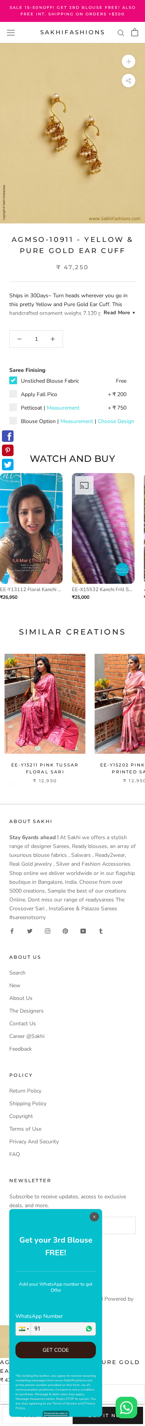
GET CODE (56, 1350)
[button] (23, 1329)
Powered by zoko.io (56, 1413)
